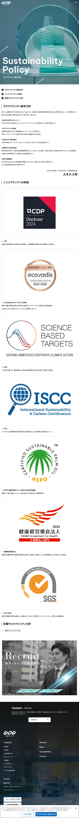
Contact (43, 756)
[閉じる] (75, 808)
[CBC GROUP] (6, 3)
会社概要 (6, 746)
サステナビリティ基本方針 (14, 89)
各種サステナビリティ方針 (14, 98)
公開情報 (6, 760)
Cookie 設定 (27, 814)
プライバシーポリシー (9, 790)
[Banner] (12, 799)
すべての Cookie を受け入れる (46, 814)
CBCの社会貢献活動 (9, 770)
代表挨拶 (6, 750)
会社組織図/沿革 (8, 753)
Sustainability (45, 752)
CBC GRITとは (8, 763)
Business (43, 742)
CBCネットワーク (8, 757)
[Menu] (75, 2)
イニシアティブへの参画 (13, 94)
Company (8, 742)
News (42, 747)
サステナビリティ (8, 767)
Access (7, 779)
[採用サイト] (39, 667)
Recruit (6, 783)
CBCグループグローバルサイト (12, 786)
